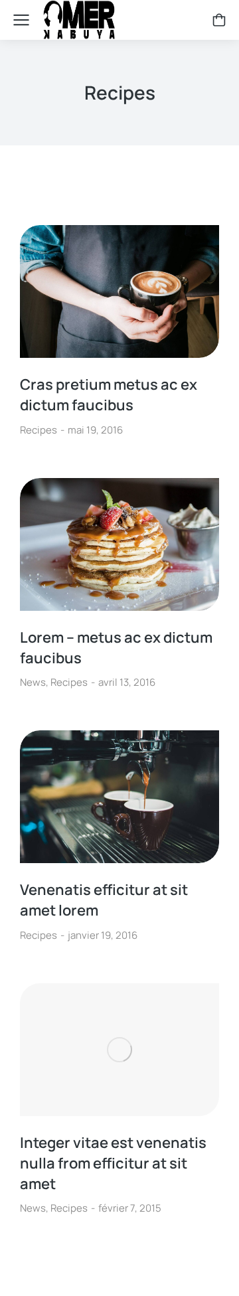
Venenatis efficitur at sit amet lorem (104, 900)
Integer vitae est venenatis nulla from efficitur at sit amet (113, 1163)
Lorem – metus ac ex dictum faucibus (116, 647)
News (33, 682)
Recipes (38, 430)
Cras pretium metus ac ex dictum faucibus (108, 394)
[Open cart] (219, 20)
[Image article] (119, 291)
